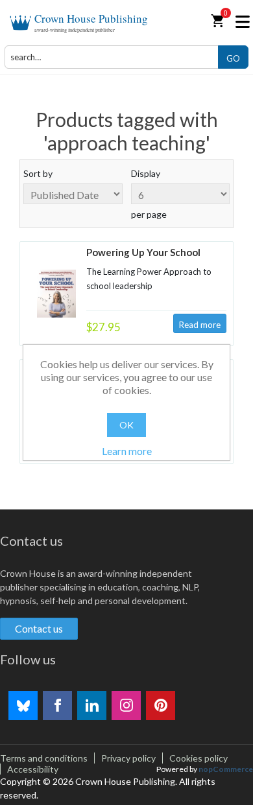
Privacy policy (128, 758)
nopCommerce (226, 769)
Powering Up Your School (143, 252)
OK (126, 424)
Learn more (127, 451)
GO (233, 58)
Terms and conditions (44, 758)
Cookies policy (198, 758)
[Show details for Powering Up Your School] (56, 293)
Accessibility (32, 769)
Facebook (57, 705)
